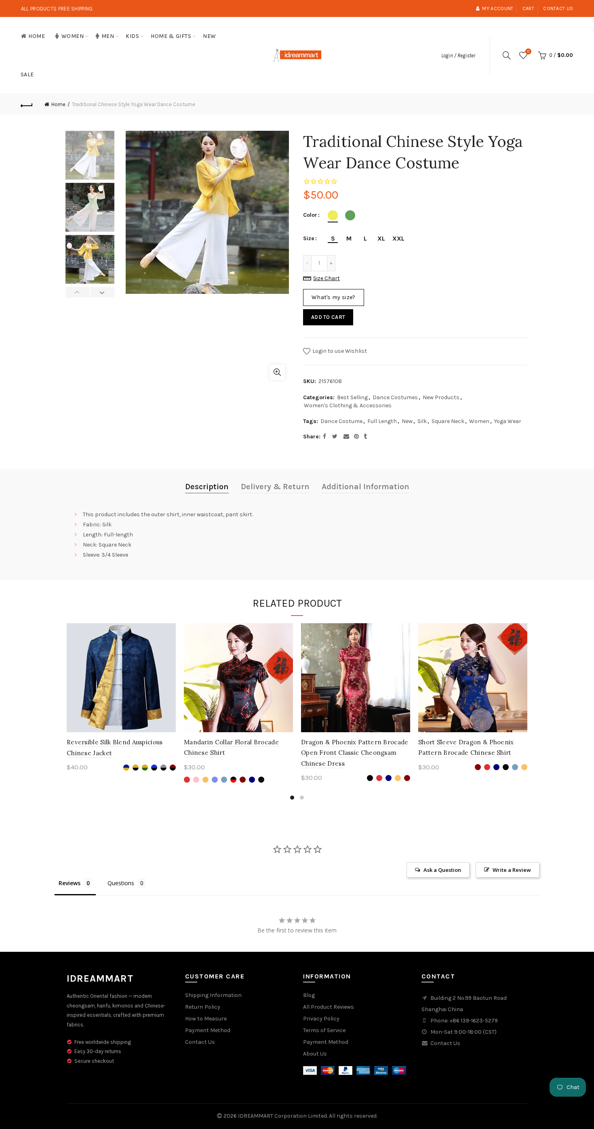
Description (207, 486)
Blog (309, 995)
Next (102, 292)
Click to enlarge (277, 372)
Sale (27, 74)
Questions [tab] (120, 883)
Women (72, 36)
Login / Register (458, 55)
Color (310, 215)
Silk (422, 421)
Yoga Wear (507, 421)
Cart (528, 8)
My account (497, 8)
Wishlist (528, 51)
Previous (77, 292)
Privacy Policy (321, 1018)
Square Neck (448, 421)
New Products (441, 397)
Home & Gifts (171, 36)
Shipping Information (213, 995)
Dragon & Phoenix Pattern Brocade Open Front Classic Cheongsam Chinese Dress (355, 752)
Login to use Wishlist (339, 351)
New (209, 36)
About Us (315, 1053)
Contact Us (200, 1042)
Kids (132, 36)
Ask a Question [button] (442, 869)
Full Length (382, 421)
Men (107, 36)
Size (308, 238)
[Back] (27, 104)
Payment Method (207, 1030)
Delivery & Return (275, 486)
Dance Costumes (395, 397)
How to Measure (206, 1018)
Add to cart (328, 317)
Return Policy (202, 1006)
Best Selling (352, 397)
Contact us (558, 8)
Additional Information (365, 486)
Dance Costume (341, 421)
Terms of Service (324, 1030)
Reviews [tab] (69, 883)
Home (36, 36)
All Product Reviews (328, 1006)
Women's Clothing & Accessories (348, 405)
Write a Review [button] (512, 869)
